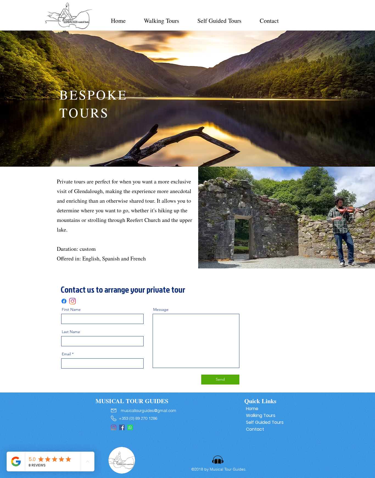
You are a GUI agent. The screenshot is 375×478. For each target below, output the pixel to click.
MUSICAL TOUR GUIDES (132, 400)
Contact (255, 429)
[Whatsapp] (130, 427)
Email (66, 354)
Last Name (71, 332)
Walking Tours (260, 415)
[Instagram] (72, 301)
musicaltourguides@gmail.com (148, 410)
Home (252, 408)
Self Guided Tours (263, 422)
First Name (71, 309)
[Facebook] (64, 301)
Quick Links (260, 400)
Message (161, 309)
